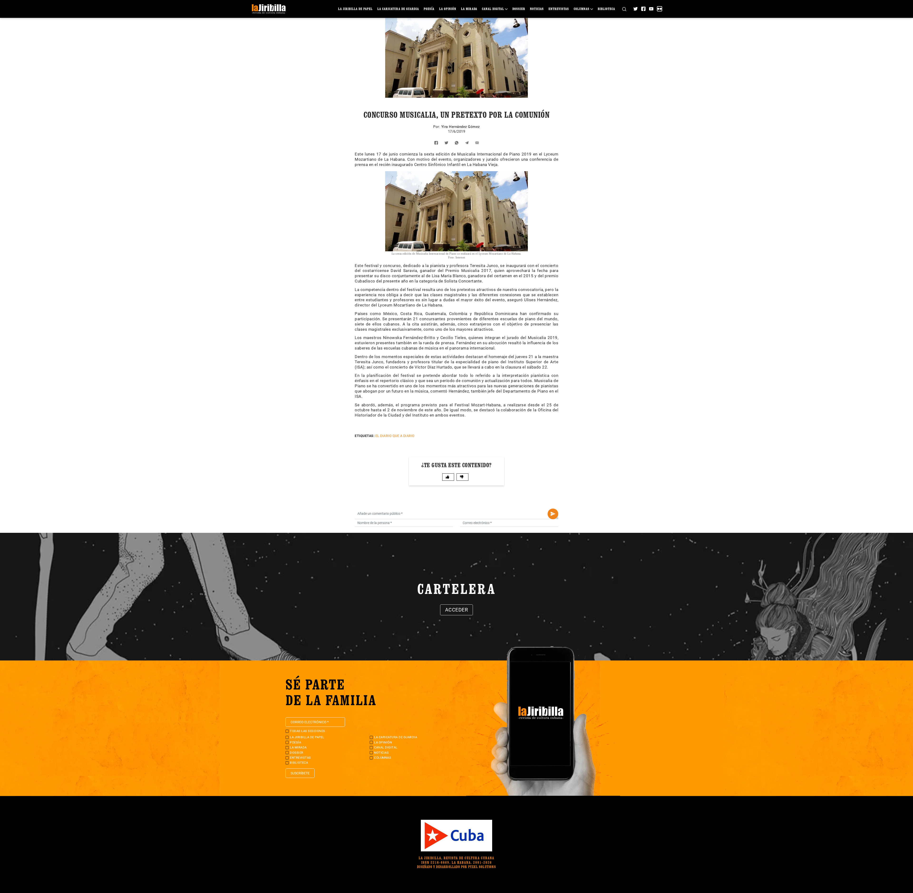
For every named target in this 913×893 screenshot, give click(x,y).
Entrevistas (559, 9)
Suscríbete (300, 773)
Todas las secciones (307, 731)
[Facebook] (643, 9)
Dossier (518, 9)
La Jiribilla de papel (355, 9)
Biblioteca (606, 9)
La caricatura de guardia (398, 9)
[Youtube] (651, 9)
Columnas (581, 9)
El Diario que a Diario (395, 436)
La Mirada (469, 9)
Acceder (456, 610)
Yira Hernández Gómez (460, 127)
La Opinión (447, 9)
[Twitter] (635, 9)
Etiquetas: (364, 436)
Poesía (429, 9)
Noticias (537, 9)
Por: (437, 127)
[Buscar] (624, 9)
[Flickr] (659, 8)
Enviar (553, 514)
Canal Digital (493, 9)
